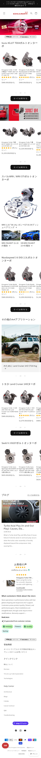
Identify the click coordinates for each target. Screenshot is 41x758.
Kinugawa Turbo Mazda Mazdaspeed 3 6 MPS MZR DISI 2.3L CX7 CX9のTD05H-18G (27, 72)
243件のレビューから (19, 570)
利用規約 (24, 750)
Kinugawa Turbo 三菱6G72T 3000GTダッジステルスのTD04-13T (10, 144)
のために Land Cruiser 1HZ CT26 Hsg (20, 366)
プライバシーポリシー (13, 750)
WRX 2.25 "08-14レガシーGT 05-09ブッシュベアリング (20, 226)
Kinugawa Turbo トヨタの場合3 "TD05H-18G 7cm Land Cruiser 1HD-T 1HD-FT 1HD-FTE (10, 72)
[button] (4, 13)
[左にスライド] (16, 93)
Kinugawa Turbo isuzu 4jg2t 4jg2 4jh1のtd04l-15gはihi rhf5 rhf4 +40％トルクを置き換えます (27, 469)
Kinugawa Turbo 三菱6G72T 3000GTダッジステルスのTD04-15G (27, 144)
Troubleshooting (9, 715)
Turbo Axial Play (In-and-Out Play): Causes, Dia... (19, 527)
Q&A (5, 710)
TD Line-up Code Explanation (13, 674)
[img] (20, 567)
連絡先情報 (21, 754)
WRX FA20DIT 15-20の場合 (10, 244)
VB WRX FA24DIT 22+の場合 (28, 244)
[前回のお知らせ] (4, 4)
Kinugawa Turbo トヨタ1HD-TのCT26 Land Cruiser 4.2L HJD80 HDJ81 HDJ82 (10, 410)
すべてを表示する (20, 98)
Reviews (6, 669)
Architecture (8, 692)
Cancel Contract (9, 706)
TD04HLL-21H (20, 112)
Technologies (8, 678)
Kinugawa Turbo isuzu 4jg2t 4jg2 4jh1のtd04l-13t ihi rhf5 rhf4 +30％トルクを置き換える (10, 469)
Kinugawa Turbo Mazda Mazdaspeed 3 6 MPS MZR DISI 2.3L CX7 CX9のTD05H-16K (27, 287)
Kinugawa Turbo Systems (18, 747)
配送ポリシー (32, 750)
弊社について (8, 664)
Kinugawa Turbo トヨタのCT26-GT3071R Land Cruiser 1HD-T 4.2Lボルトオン (27, 410)
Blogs (5, 696)
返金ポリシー (30, 747)
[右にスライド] (25, 93)
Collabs (6, 701)
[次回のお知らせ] (37, 4)
